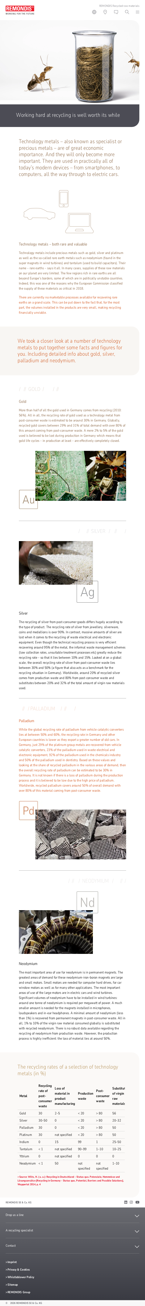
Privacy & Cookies (19, 1270)
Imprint (12, 1262)
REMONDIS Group (19, 1292)
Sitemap (13, 1285)
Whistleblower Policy (21, 1277)
